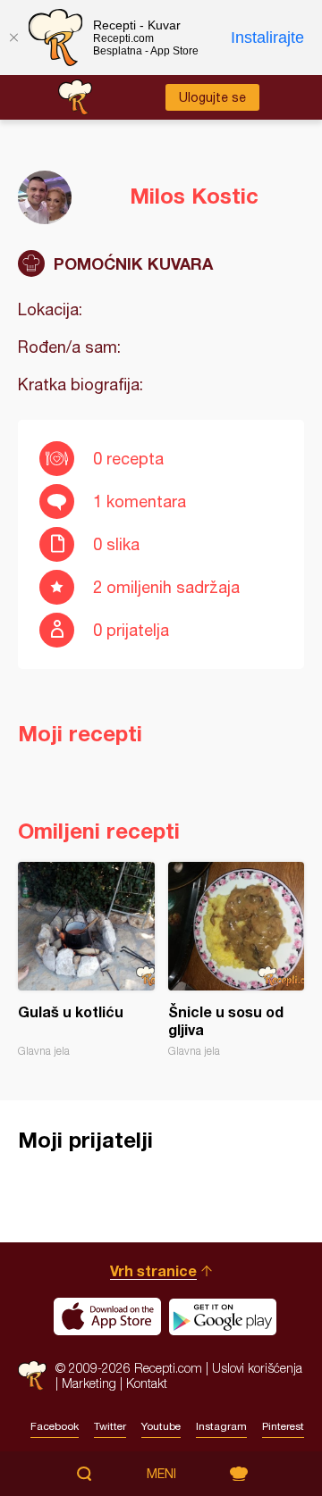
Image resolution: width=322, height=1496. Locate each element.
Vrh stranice (153, 1270)
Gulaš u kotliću (86, 959)
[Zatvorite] (13, 37)
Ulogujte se (212, 97)
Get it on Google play (222, 1316)
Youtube (161, 1426)
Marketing (89, 1383)
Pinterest (283, 1426)
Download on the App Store (107, 1316)
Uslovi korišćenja (257, 1367)
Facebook (54, 1426)
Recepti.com (32, 1375)
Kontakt (146, 1383)
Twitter (110, 1426)
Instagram (221, 1426)
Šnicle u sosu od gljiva (236, 959)
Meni (161, 1474)
